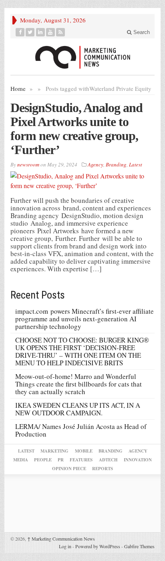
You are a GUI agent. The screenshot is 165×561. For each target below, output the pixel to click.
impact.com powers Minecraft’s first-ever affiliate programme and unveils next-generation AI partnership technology (84, 319)
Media (20, 460)
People (43, 460)
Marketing (54, 451)
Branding (116, 164)
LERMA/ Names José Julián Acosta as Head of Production (81, 430)
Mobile (84, 451)
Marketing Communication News (61, 538)
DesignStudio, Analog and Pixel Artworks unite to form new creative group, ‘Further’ (76, 128)
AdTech (108, 460)
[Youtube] (51, 32)
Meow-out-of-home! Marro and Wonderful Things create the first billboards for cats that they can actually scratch (78, 384)
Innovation (138, 460)
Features (81, 460)
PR (61, 460)
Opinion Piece (69, 468)
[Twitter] (30, 32)
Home (18, 88)
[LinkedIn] (41, 32)
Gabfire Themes (139, 546)
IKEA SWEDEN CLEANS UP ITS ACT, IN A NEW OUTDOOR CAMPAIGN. (77, 409)
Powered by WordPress (97, 546)
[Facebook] (20, 32)
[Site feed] (61, 32)
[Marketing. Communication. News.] (82, 56)
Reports (102, 468)
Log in (65, 546)
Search (141, 32)
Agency (95, 164)
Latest (135, 164)
